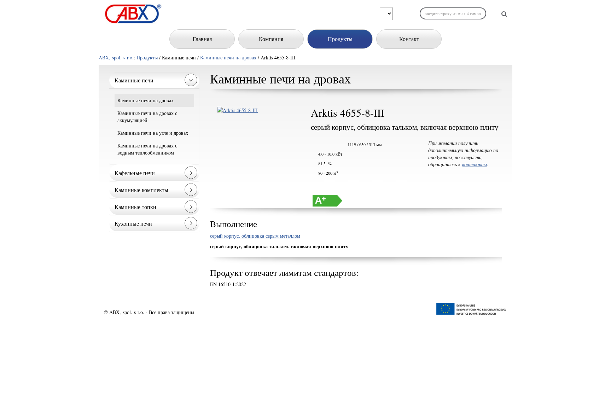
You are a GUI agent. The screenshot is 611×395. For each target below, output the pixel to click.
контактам (474, 164)
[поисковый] (504, 13)
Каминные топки (135, 206)
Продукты (340, 38)
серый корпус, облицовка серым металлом (255, 235)
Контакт (409, 38)
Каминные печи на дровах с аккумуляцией (147, 116)
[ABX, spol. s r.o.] (133, 14)
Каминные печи (134, 80)
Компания (271, 38)
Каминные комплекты (141, 189)
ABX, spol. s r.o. (116, 57)
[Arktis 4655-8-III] (255, 110)
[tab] (154, 80)
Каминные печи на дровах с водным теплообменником (147, 149)
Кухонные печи (133, 223)
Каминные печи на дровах (228, 57)
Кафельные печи (135, 172)
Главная (202, 38)
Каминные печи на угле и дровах (152, 132)
